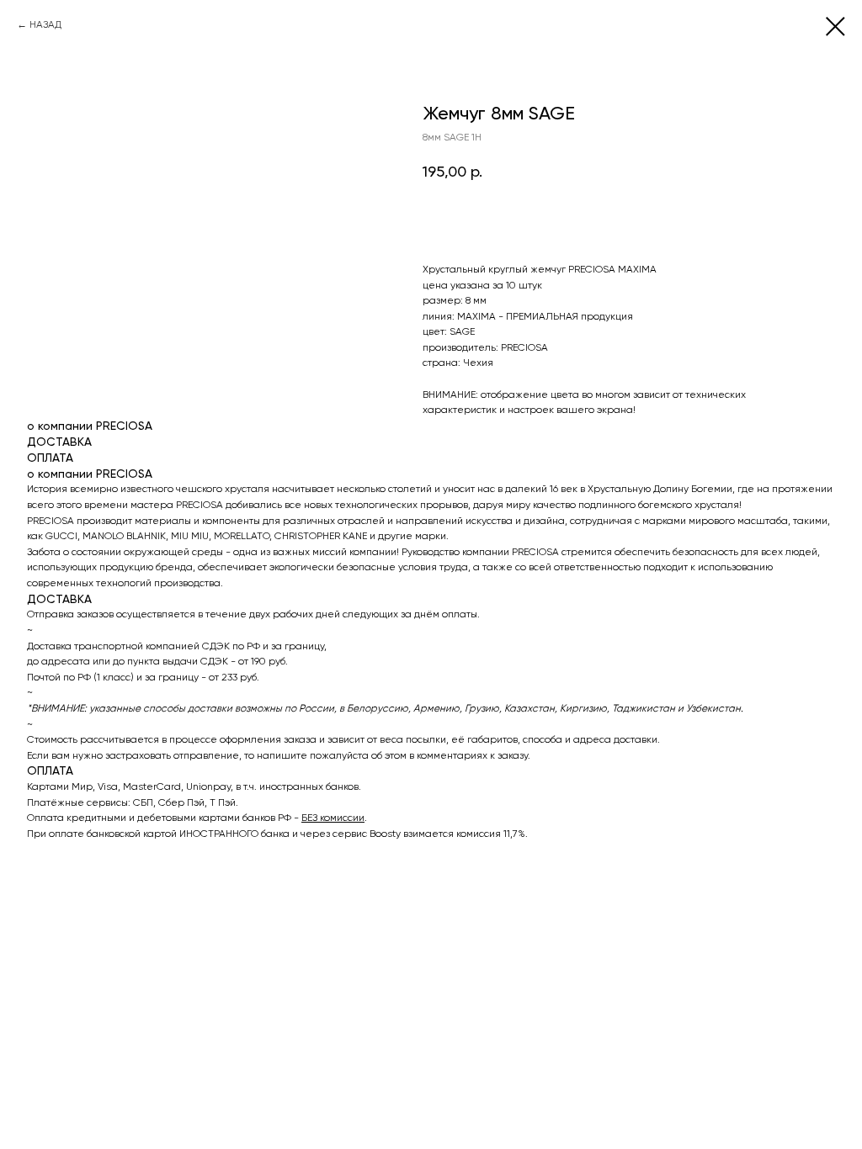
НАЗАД (45, 24)
